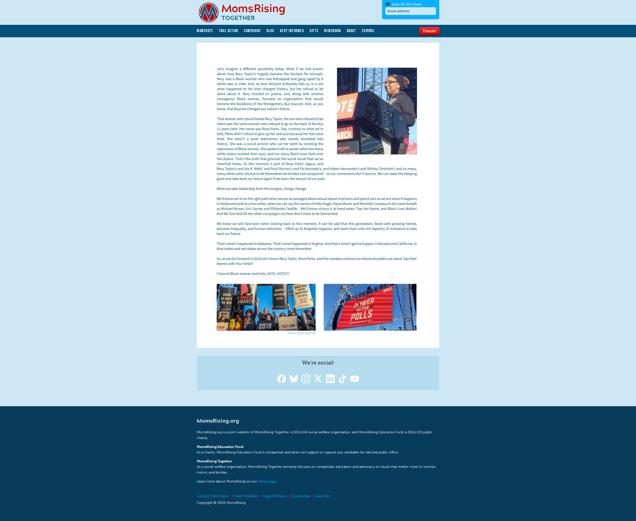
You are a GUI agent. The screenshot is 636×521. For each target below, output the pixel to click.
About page (267, 481)
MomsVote (205, 30)
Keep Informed (292, 30)
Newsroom (332, 30)
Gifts (314, 30)
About (351, 30)
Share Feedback (246, 496)
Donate (429, 31)
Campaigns (252, 30)
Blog (270, 30)
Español (368, 30)
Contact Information (213, 496)
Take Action (228, 30)
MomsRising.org (245, 12)
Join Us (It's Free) (406, 4)
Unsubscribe (300, 496)
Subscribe (322, 496)
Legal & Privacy (274, 496)
